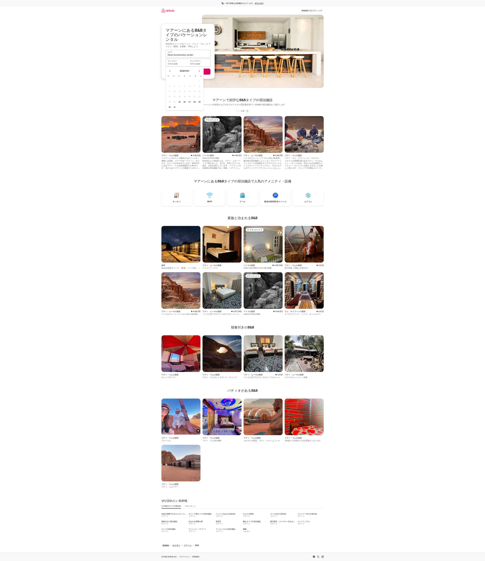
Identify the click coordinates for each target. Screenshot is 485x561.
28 (194, 102)
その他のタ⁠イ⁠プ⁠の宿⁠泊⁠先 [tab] (171, 506)
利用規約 (195, 557)
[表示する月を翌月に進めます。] (199, 71)
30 (170, 107)
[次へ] (247, 111)
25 (180, 102)
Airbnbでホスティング (312, 10)
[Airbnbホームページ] (167, 11)
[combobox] (188, 54)
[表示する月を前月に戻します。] (170, 71)
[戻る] (238, 111)
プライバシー (184, 557)
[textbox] (177, 63)
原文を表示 (259, 3)
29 (199, 102)
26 (184, 102)
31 (174, 107)
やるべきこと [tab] (190, 506)
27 (190, 102)
